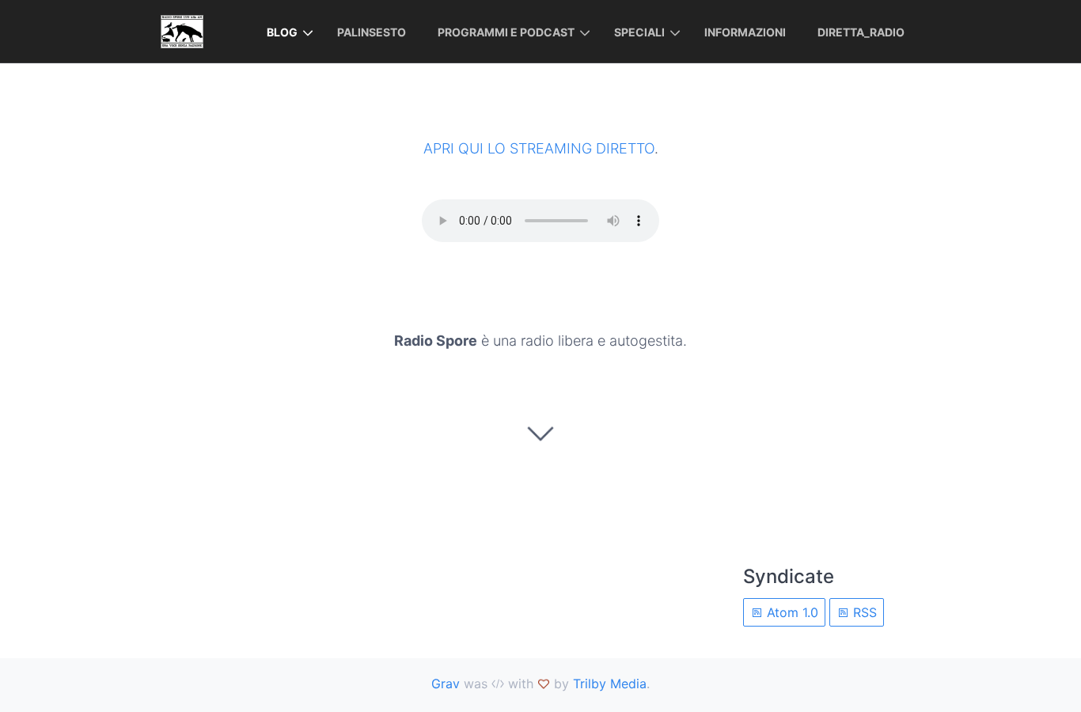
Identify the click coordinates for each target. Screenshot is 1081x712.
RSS (863, 612)
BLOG (282, 32)
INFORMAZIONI (745, 32)
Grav (445, 683)
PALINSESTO (371, 32)
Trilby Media (610, 683)
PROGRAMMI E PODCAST (506, 32)
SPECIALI (639, 32)
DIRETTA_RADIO (861, 32)
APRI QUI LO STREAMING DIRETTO (538, 148)
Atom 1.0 (790, 612)
